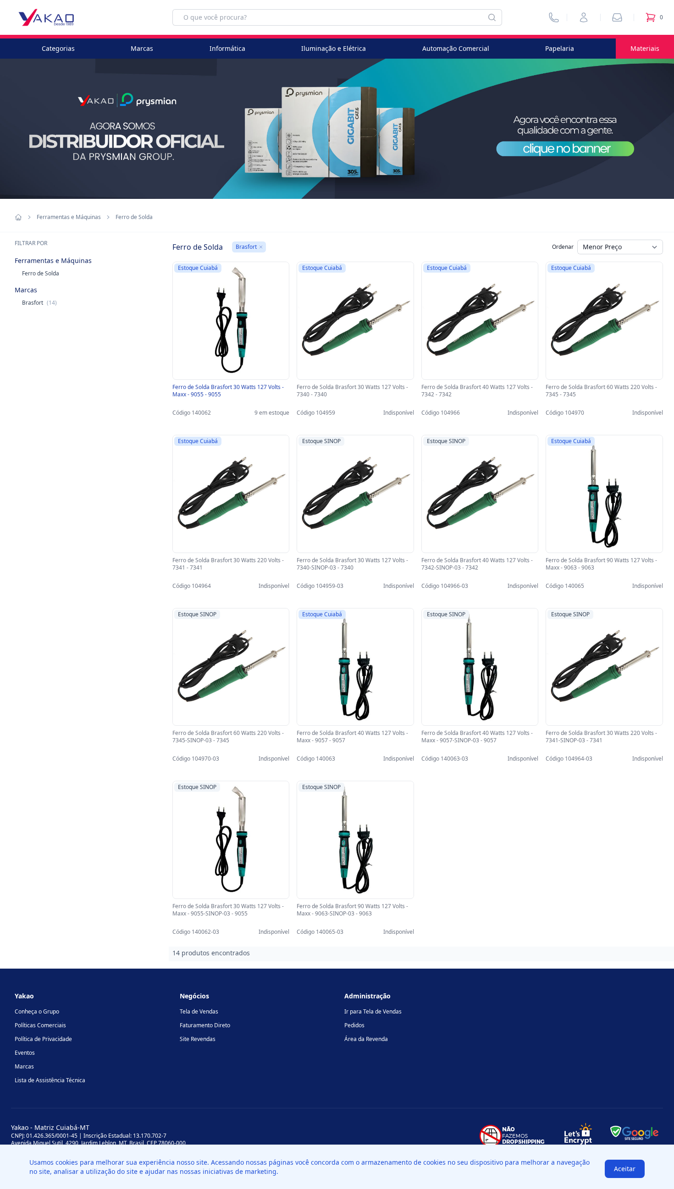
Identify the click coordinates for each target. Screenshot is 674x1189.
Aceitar (624, 1168)
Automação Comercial (455, 48)
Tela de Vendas (199, 1011)
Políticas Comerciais (40, 1025)
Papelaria (559, 48)
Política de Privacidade (43, 1039)
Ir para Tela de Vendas (373, 1011)
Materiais (644, 48)
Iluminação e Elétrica (333, 48)
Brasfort (39, 303)
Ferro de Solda (40, 273)
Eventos (25, 1053)
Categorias (58, 48)
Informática (227, 48)
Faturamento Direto (205, 1025)
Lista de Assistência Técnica (50, 1080)
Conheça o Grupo (37, 1011)
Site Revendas (197, 1039)
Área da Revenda (366, 1039)
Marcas (142, 48)
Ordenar (563, 247)
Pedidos (354, 1025)
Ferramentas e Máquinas (69, 217)
